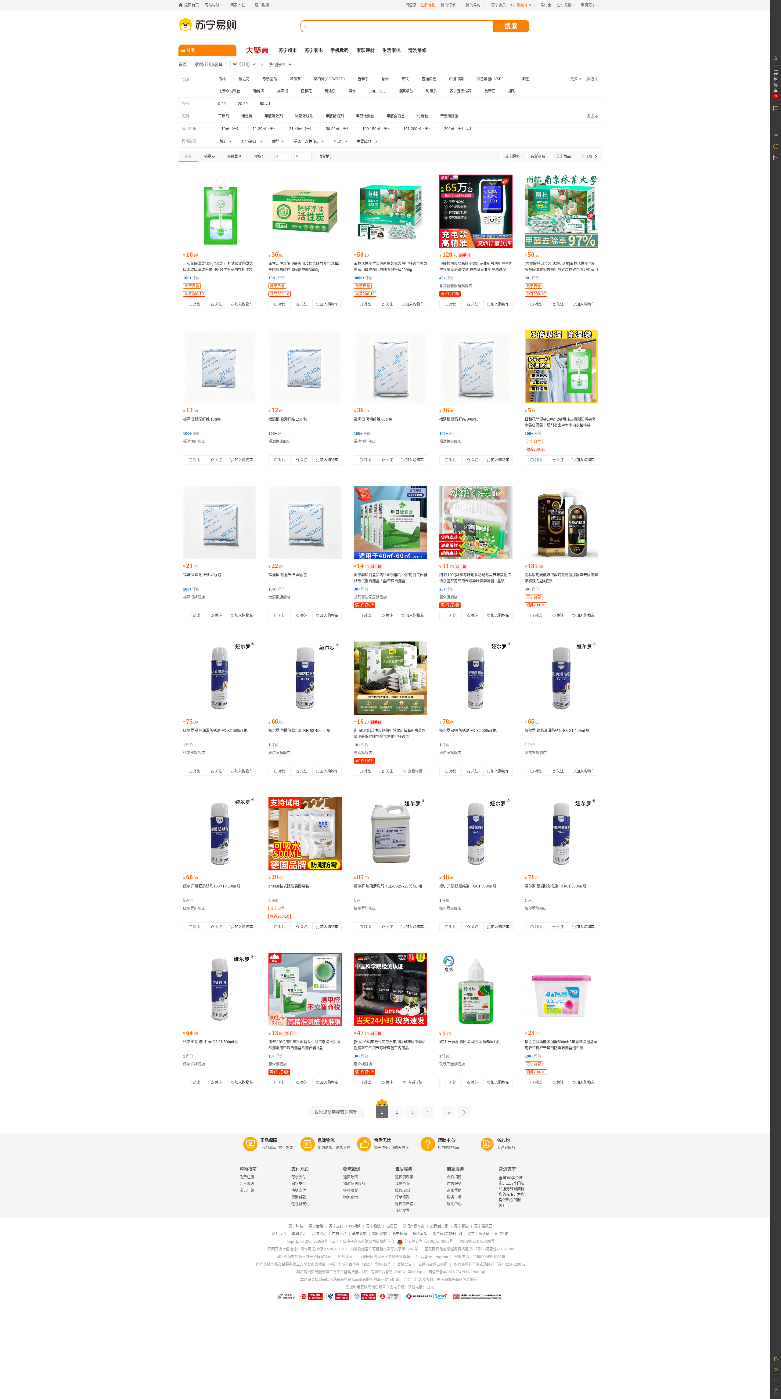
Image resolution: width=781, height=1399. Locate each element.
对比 (196, 304)
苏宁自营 (192, 286)
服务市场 (454, 1197)
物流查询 (350, 1197)
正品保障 (268, 1140)
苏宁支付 (298, 1177)
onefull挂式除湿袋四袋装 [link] (288, 886)
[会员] (775, 58)
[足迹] (775, 146)
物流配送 (351, 1169)
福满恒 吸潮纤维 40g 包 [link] (202, 575)
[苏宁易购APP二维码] (775, 1380)
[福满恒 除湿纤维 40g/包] (305, 522)
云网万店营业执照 (433, 1264)
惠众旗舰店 (448, 597)
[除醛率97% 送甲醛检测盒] (305, 211)
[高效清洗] (305, 678)
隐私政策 (419, 1234)
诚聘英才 (299, 1234)
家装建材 (365, 50)
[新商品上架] (476, 211)
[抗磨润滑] (219, 678)
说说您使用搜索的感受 (336, 1112)
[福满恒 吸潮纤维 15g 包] (305, 366)
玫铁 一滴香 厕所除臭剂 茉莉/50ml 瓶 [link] (469, 1042)
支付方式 (299, 1169)
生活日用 (241, 64)
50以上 (266, 104)
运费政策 (350, 1177)
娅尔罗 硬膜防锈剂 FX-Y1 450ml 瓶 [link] (211, 886)
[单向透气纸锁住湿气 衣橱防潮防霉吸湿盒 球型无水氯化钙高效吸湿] (561, 989)
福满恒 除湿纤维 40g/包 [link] (287, 575)
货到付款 (298, 1197)
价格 (185, 104)
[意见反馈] (775, 1370)
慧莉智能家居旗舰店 (455, 286)
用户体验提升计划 (447, 1234)
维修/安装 (403, 1190)
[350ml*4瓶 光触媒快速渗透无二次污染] (561, 522)
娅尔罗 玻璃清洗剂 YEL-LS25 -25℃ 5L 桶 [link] (388, 886)
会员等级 (246, 1184)
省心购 (503, 1140)
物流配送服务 (354, 1184)
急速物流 (326, 1140)
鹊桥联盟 (379, 1234)
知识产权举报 (414, 1226)
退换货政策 (404, 1177)
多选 (590, 79)
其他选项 (189, 141)
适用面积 (189, 129)
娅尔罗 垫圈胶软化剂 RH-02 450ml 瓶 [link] (299, 730)
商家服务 (455, 1169)
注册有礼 (427, 5)
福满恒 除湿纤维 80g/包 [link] (458, 419)
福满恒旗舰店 (194, 441)
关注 (218, 304)
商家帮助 (454, 1190)
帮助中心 (446, 1140)
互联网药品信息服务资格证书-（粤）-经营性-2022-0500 (469, 1249)
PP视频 (355, 1226)
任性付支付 (300, 1204)
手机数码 (339, 50)
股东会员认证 (478, 1234)
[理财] (775, 135)
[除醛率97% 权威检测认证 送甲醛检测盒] (390, 211)
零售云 (391, 1226)
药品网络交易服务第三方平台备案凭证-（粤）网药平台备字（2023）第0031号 (359, 1272)
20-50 (243, 104)
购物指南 (248, 1169)
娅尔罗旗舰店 (194, 753)
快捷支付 (298, 1190)
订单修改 (402, 1197)
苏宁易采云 (483, 1226)
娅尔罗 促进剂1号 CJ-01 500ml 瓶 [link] (211, 1042)
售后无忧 (382, 1140)
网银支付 (298, 1184)
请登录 (410, 5)
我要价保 (402, 1184)
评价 (191, 278)
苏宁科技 (296, 1226)
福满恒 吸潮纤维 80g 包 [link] (373, 419)
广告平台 (339, 1234)
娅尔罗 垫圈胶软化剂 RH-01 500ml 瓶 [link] (555, 886)
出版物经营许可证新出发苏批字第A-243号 (384, 1249)
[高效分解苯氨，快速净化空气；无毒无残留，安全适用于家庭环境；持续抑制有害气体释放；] (476, 989)
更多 (574, 79)
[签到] (775, 157)
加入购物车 (244, 304)
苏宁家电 (313, 50)
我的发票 (402, 1211)
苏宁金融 (316, 1226)
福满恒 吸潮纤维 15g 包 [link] (287, 419)
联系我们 (279, 1234)
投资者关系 (439, 1226)
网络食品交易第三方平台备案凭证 (303, 1257)
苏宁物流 (373, 1226)
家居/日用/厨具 (209, 64)
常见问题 (246, 1190)
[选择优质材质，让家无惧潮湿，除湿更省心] (219, 211)
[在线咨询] (775, 1359)
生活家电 (391, 50)
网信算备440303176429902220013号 (456, 1272)
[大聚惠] (258, 50)
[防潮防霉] (305, 833)
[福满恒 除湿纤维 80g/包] (476, 366)
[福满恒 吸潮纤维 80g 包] (390, 366)
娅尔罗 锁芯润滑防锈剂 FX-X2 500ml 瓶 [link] (215, 730)
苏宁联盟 (359, 1234)
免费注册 (246, 1177)
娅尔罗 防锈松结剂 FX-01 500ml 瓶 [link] (467, 886)
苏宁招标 (399, 1234)
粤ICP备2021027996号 (477, 1241)
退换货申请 (404, 1204)
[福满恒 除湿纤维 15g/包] (219, 366)
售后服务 (403, 1169)
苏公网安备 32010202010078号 (429, 1241)
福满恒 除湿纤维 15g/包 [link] (202, 419)
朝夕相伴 (502, 1234)
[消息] (775, 108)
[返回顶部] (775, 1391)
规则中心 (454, 1204)
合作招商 (454, 1177)
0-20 (222, 104)
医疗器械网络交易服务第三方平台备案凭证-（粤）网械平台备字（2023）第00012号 (323, 1264)
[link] (188, 156)
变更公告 (404, 1264)
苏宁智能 (461, 1226)
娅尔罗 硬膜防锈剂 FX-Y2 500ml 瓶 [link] (468, 730)
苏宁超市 (288, 50)
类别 (185, 116)
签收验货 (350, 1190)
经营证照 (345, 1257)
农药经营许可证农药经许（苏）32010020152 (489, 1264)
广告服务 (454, 1184)
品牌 (185, 80)
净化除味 (277, 64)
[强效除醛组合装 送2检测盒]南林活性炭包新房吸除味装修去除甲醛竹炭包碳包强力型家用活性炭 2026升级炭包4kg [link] (561, 270)
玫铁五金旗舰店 (452, 1064)
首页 (182, 64)
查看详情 (415, 771)
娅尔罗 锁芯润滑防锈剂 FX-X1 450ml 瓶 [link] (557, 730)
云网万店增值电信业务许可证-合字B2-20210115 (306, 1249)
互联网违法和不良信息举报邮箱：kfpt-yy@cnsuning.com (403, 1257)
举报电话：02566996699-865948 (479, 1257)
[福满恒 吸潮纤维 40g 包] (219, 522)
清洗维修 (417, 50)
